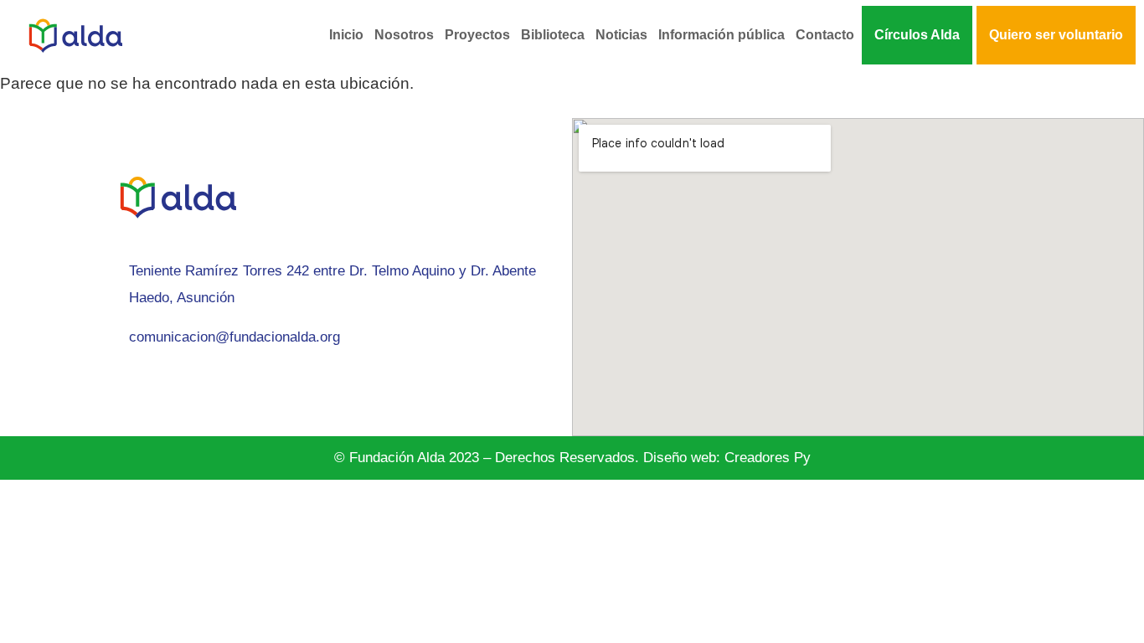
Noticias (621, 35)
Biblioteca (553, 35)
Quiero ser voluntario (1056, 35)
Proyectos (477, 35)
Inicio (346, 35)
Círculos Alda (917, 35)
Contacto (825, 35)
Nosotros (404, 35)
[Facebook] (149, 384)
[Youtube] (262, 384)
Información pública (721, 35)
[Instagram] (111, 384)
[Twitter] (224, 384)
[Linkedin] (187, 384)
